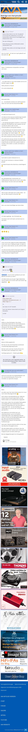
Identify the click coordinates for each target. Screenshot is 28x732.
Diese (3, 67)
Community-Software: (14, 729)
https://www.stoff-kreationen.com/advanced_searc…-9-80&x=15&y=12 (12, 300)
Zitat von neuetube (9, 296)
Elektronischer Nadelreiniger (12, 109)
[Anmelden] (22, 2)
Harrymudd (7, 26)
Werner (5, 275)
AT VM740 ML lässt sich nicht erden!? (14, 370)
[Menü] (26, 1)
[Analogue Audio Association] (8, 1)
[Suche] (18, 1)
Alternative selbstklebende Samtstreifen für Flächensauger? (13, 24)
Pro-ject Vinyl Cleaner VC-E (11, 94)
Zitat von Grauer (9, 266)
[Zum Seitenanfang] (25, 730)
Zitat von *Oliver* (9, 31)
